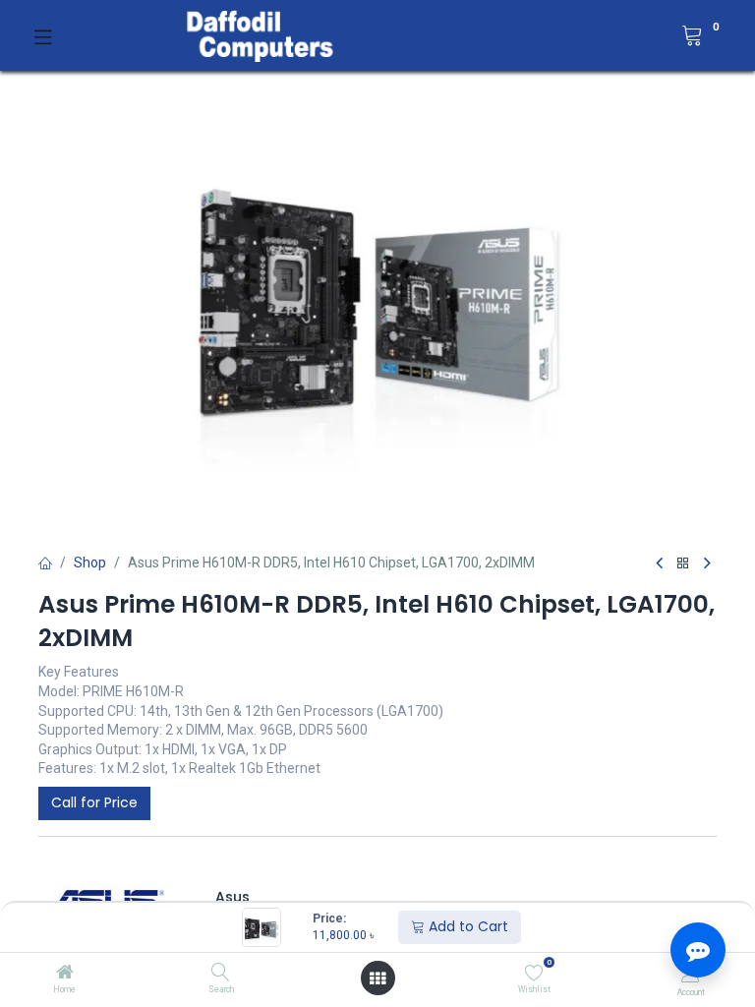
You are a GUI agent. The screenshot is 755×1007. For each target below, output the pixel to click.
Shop (90, 562)
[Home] (65, 973)
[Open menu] (377, 978)
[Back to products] (683, 564)
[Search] (220, 973)
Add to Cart (466, 926)
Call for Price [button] (94, 802)
